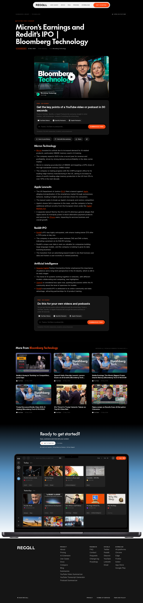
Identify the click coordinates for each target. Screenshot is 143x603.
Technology (36, 14)
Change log (94, 559)
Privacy (90, 597)
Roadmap (94, 562)
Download (86, 5)
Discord (107, 555)
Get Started (101, 5)
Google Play (120, 568)
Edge (117, 555)
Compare (64, 565)
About (62, 549)
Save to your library (44, 139)
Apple (85, 191)
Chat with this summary (64, 139)
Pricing (76, 5)
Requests (93, 555)
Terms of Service (103, 597)
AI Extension (65, 555)
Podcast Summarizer (68, 580)
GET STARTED (49, 443)
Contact (93, 552)
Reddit (38, 232)
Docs (63, 5)
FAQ (69, 5)
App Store (119, 565)
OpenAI (39, 282)
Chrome (118, 552)
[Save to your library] (48, 355)
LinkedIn (107, 562)
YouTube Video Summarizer (71, 574)
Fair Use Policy (120, 597)
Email (106, 565)
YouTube (107, 559)
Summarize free (96, 126)
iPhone (52, 217)
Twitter (106, 549)
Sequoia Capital (42, 268)
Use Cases (54, 5)
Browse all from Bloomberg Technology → (111, 348)
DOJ (63, 191)
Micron (39, 150)
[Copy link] (87, 139)
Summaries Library (22, 14)
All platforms (120, 549)
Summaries (64, 571)
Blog (62, 568)
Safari (117, 562)
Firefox (118, 559)
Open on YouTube (120, 14)
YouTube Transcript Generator (72, 577)
